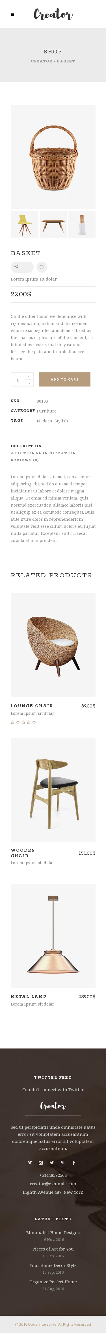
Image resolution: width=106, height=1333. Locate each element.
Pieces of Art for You (53, 1249)
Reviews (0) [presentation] (25, 460)
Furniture (47, 411)
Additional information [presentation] (43, 453)
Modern (44, 421)
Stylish (61, 421)
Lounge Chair (32, 706)
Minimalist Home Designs (53, 1232)
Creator (41, 61)
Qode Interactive (42, 1324)
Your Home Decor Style (53, 1265)
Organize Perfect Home (53, 1281)
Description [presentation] (26, 446)
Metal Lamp (29, 996)
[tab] (45, 446)
